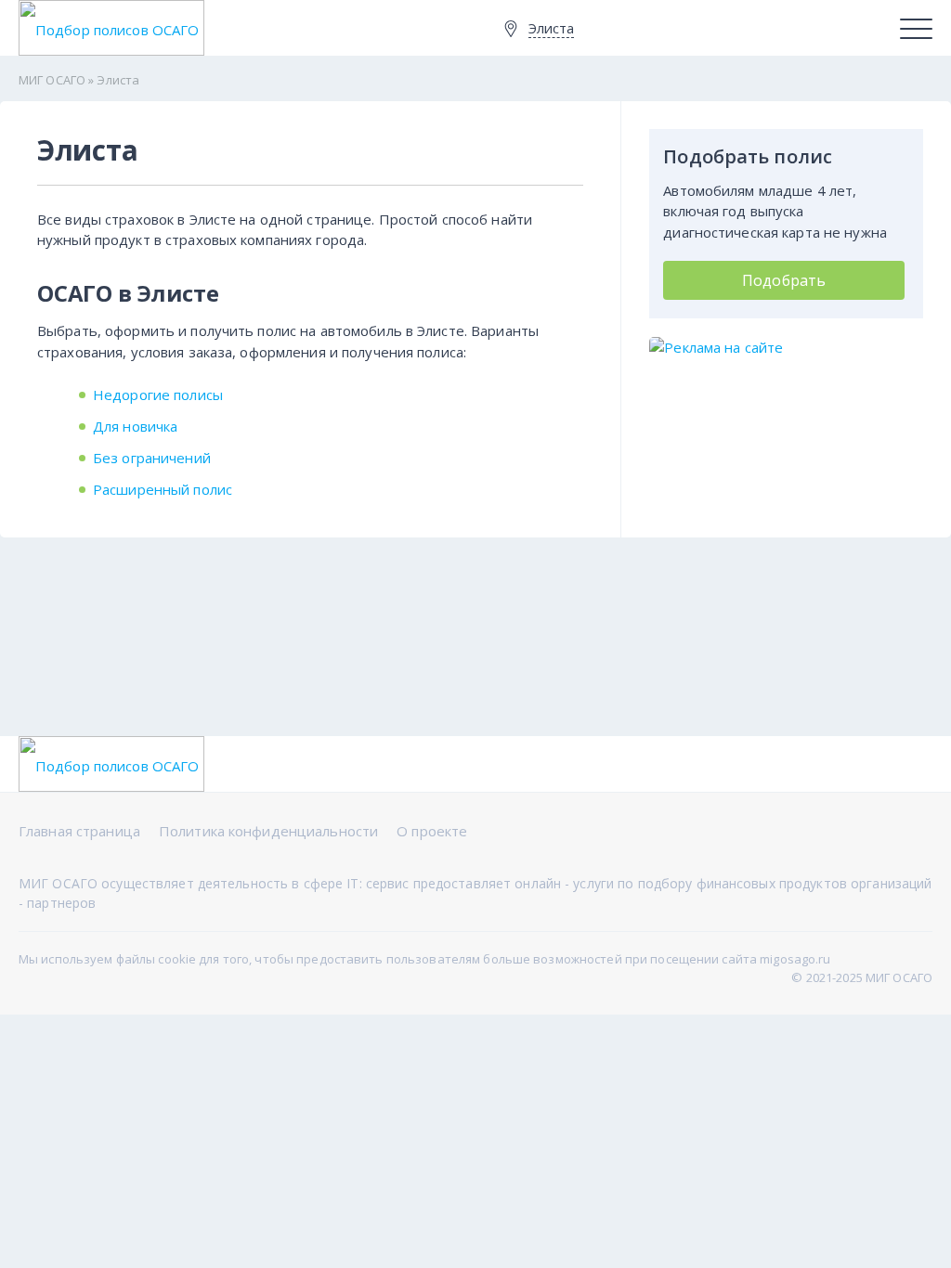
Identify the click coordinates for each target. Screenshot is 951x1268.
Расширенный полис (162, 489)
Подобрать (784, 280)
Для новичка (135, 426)
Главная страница (79, 831)
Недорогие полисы (158, 394)
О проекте (432, 831)
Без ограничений (152, 457)
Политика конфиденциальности (268, 831)
